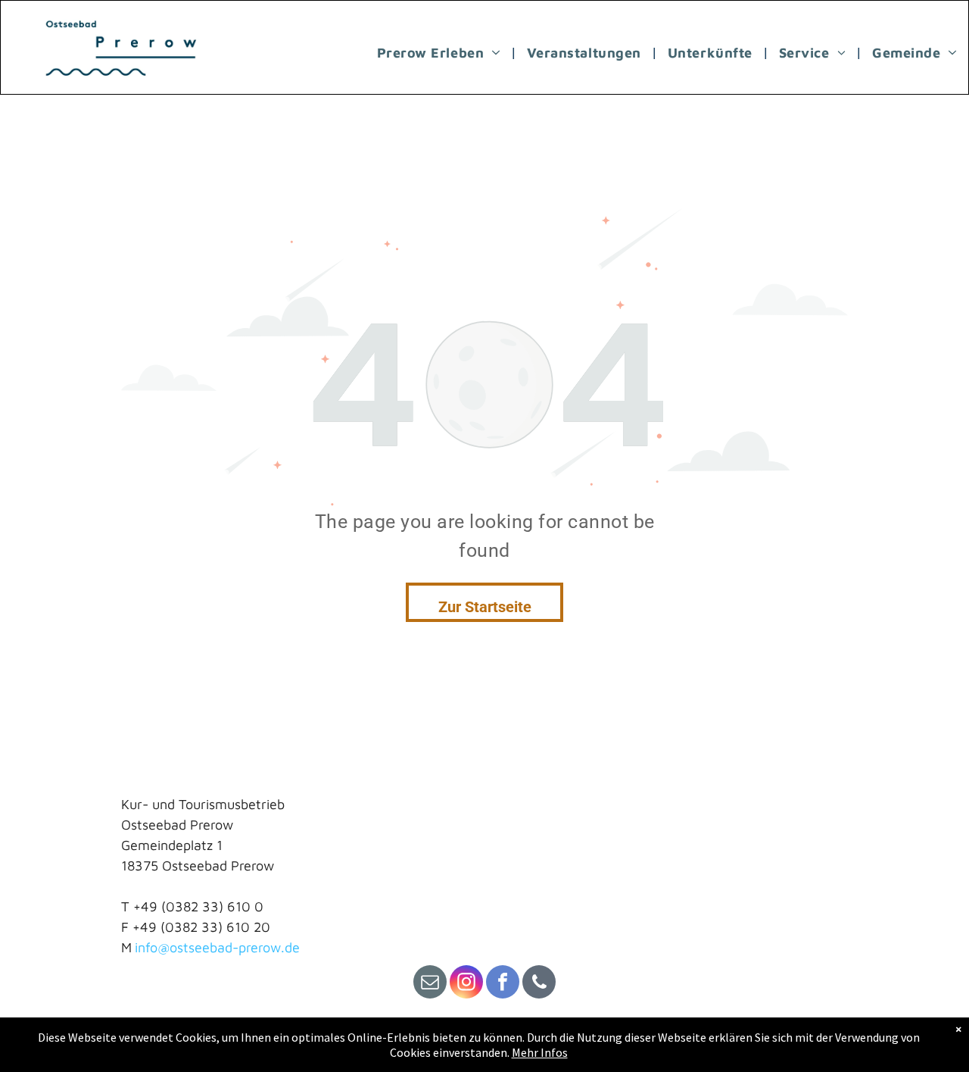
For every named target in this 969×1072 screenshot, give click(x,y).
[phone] (539, 983)
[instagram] (466, 983)
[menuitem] (441, 52)
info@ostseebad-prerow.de (217, 947)
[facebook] (502, 983)
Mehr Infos (540, 1052)
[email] (430, 983)
